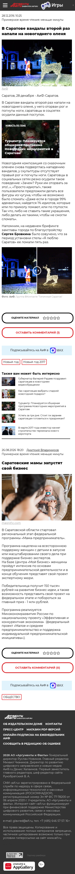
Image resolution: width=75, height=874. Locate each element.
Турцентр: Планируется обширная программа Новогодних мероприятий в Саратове (42, 406)
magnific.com (11, 523)
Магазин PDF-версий (43, 729)
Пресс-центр (13, 729)
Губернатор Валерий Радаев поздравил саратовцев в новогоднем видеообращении (42, 381)
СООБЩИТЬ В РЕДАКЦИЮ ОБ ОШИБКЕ (32, 743)
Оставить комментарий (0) (37, 667)
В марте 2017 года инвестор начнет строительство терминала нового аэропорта (39, 430)
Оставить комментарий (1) (38, 332)
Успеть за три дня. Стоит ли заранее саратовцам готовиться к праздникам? (41, 417)
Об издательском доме (22, 724)
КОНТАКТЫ (53, 724)
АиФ (5, 88)
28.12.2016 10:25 (12, 15)
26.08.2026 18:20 (12, 450)
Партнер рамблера (36, 855)
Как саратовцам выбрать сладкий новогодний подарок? (38, 392)
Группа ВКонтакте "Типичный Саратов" (39, 296)
